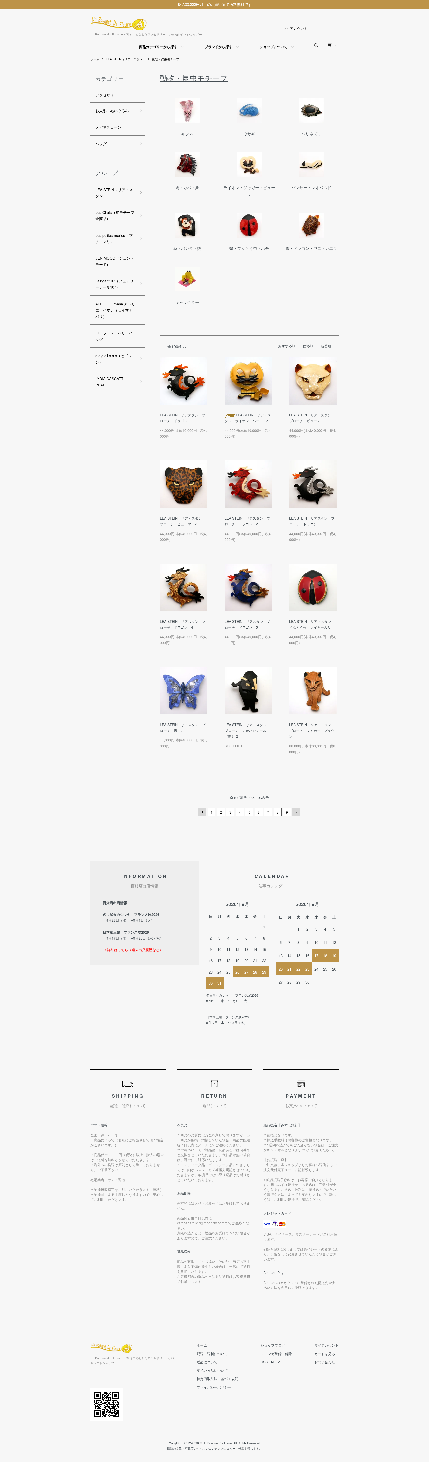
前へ (202, 812)
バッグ (101, 143)
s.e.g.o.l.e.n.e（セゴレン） (113, 359)
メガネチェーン (108, 127)
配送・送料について (212, 1353)
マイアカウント (295, 28)
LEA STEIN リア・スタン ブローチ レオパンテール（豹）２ (247, 730)
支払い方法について (212, 1370)
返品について (207, 1361)
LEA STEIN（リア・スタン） (125, 59)
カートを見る (324, 1353)
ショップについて (273, 46)
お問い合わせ (324, 1361)
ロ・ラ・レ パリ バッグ (114, 336)
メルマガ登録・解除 (276, 1353)
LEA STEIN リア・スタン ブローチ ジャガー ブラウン (312, 730)
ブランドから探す (218, 46)
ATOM (275, 1361)
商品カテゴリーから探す (158, 46)
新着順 (326, 345)
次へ (296, 812)
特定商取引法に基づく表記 (217, 1378)
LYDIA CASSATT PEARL (109, 381)
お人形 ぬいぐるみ (112, 110)
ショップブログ (273, 1345)
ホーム (94, 59)
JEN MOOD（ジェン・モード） (114, 261)
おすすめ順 (286, 345)
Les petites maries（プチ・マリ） (114, 238)
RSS (264, 1361)
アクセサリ (104, 94)
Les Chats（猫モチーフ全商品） (114, 215)
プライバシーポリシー (214, 1387)
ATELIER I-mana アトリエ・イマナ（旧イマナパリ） (115, 310)
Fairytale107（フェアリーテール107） (114, 284)
